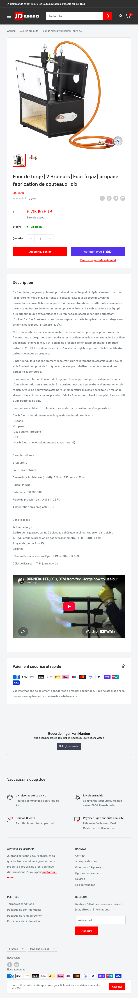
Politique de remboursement (25, 915)
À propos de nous (86, 861)
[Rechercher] (107, 16)
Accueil (11, 30)
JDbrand (18, 192)
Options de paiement (88, 873)
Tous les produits (28, 30)
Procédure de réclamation (23, 921)
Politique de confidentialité (24, 909)
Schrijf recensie (69, 746)
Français (13, 948)
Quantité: (19, 238)
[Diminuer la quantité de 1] (30, 238)
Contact (80, 855)
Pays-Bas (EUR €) (39, 948)
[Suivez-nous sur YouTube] (16, 964)
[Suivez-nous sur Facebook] (9, 964)
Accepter (117, 986)
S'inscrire (87, 930)
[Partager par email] (122, 198)
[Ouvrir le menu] (9, 16)
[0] (128, 16)
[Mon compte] (120, 16)
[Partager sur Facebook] (102, 198)
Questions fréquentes (89, 867)
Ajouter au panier (40, 251)
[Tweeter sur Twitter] (115, 198)
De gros (80, 878)
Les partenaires (85, 884)
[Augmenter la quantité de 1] (50, 238)
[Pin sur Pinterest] (109, 198)
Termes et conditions (20, 903)
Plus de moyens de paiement (98, 260)
